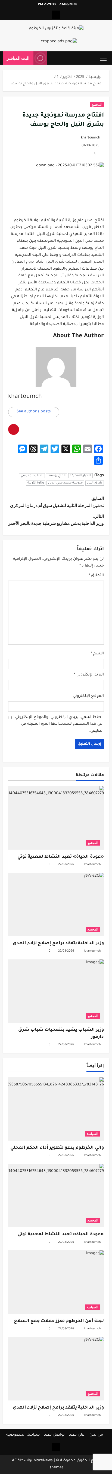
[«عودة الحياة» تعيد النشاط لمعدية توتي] (56, 818)
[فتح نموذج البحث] (53, 58)
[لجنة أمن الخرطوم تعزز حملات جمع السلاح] (56, 1282)
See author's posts (34, 412)
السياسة (92, 1134)
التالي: (56, 520)
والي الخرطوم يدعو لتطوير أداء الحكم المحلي (57, 1147)
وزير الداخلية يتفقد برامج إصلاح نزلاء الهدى (58, 943)
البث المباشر (18, 58)
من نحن (96, 1435)
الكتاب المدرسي (32, 476)
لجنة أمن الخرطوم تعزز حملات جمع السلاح (59, 1321)
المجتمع (97, 104)
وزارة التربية (35, 483)
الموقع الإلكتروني (88, 696)
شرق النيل (94, 483)
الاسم (97, 654)
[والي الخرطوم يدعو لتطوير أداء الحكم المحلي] (56, 1109)
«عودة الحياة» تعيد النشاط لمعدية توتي (60, 856)
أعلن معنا (77, 1435)
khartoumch (90, 138)
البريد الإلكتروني (89, 675)
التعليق (96, 576)
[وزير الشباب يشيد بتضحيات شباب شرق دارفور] (56, 991)
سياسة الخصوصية (23, 1435)
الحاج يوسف (57, 476)
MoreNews (43, 1461)
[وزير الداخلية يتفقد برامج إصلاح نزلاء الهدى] (56, 904)
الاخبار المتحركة (80, 476)
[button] (103, 58)
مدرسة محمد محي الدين (65, 483)
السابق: (57, 502)
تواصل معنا (54, 1435)
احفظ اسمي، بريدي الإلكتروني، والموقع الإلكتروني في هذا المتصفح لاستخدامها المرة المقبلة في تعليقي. (58, 724)
